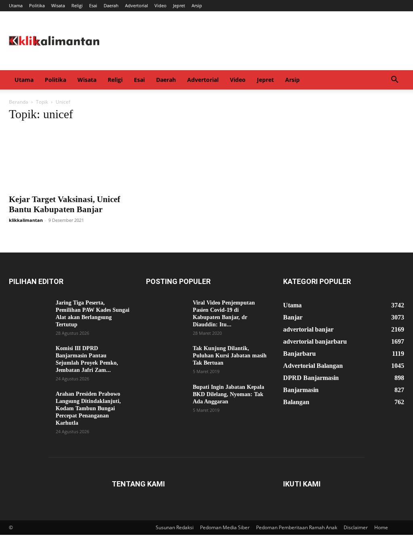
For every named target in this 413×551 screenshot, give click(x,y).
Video (160, 5)
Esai (93, 5)
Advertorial (136, 5)
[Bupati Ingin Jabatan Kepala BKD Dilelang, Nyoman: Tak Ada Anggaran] (166, 398)
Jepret (179, 5)
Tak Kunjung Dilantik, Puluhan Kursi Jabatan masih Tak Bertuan (230, 355)
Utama (16, 5)
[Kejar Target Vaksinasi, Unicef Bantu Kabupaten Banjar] (69, 159)
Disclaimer (356, 527)
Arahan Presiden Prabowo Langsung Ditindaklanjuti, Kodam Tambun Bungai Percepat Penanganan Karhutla (88, 408)
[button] (394, 80)
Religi (77, 5)
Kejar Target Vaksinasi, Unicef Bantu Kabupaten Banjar (64, 204)
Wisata (58, 5)
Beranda (18, 101)
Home (381, 527)
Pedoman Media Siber (225, 527)
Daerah (111, 5)
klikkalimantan (26, 220)
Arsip (197, 5)
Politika (37, 5)
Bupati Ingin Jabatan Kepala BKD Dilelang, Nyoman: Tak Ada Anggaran (228, 394)
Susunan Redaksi (175, 527)
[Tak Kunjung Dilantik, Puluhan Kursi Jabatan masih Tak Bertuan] (166, 359)
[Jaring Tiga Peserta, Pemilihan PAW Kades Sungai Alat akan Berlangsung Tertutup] (29, 313)
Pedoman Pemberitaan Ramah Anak (296, 527)
